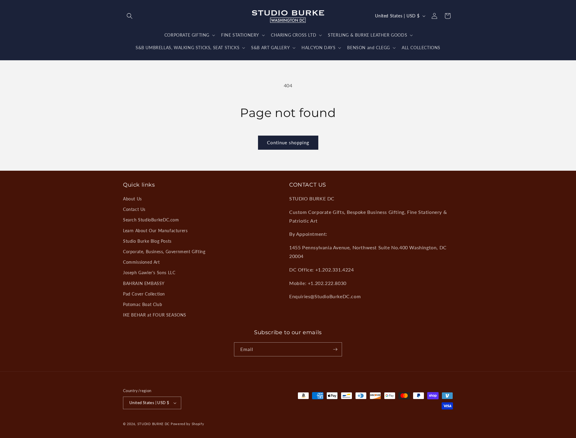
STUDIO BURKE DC (153, 424)
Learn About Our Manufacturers (155, 230)
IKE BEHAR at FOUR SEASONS (154, 314)
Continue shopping (288, 142)
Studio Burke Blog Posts (147, 241)
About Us (132, 198)
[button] (129, 15)
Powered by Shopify (187, 424)
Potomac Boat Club (142, 304)
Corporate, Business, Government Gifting (164, 251)
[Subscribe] (335, 349)
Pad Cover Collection (144, 293)
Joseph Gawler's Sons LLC (149, 272)
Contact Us (134, 209)
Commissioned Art (141, 262)
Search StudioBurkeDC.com (151, 219)
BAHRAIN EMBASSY (144, 283)
